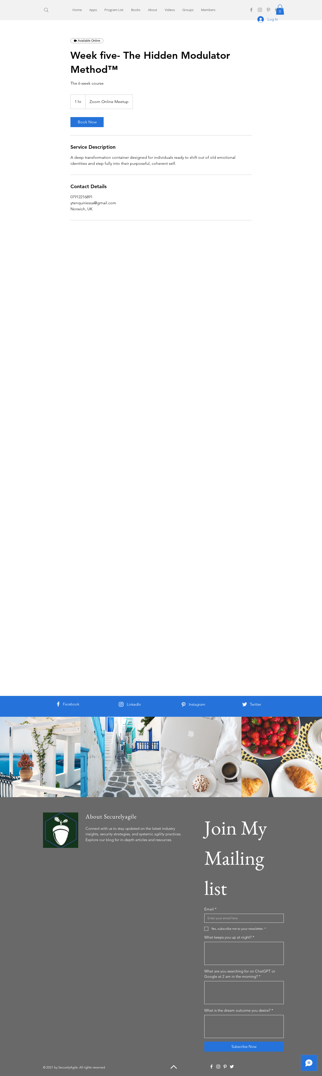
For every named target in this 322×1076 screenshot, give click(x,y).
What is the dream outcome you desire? (238, 1010)
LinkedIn (134, 704)
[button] (280, 10)
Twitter (255, 704)
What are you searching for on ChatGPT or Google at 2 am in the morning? (239, 974)
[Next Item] (310, 757)
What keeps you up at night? (229, 937)
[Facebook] (251, 10)
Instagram (197, 704)
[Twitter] (245, 704)
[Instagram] (260, 10)
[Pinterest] (268, 10)
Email (210, 909)
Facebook (71, 704)
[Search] (46, 10)
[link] (87, 122)
